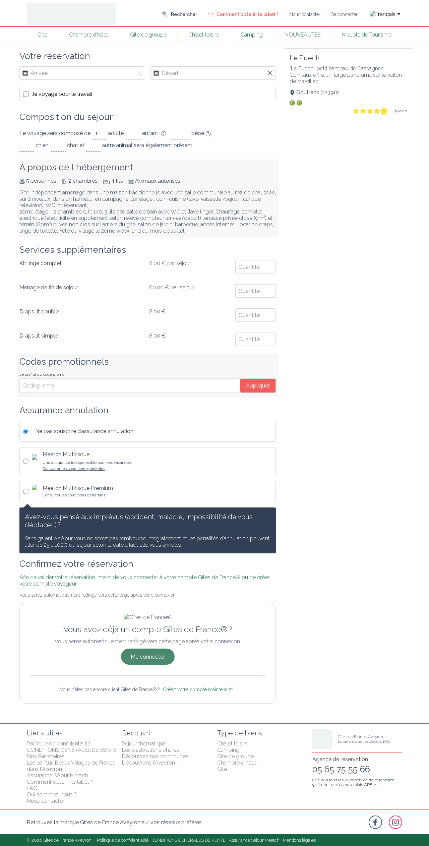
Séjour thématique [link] (144, 743)
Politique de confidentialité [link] (58, 743)
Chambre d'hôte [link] (88, 35)
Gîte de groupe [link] (148, 35)
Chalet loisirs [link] (203, 35)
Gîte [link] (42, 35)
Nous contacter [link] (45, 801)
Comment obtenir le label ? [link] (60, 782)
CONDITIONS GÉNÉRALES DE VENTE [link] (71, 750)
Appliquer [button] (258, 385)
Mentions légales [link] (299, 840)
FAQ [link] (32, 788)
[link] (179, 14)
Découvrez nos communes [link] (155, 756)
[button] (382, 14)
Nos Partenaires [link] (45, 756)
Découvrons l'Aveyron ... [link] (150, 763)
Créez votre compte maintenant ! (198, 689)
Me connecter (148, 657)
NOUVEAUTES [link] (302, 35)
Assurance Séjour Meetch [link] (57, 775)
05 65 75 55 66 (341, 769)
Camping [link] (252, 35)
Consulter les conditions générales (74, 468)
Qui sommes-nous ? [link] (52, 794)
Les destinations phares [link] (150, 750)
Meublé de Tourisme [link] (366, 35)
